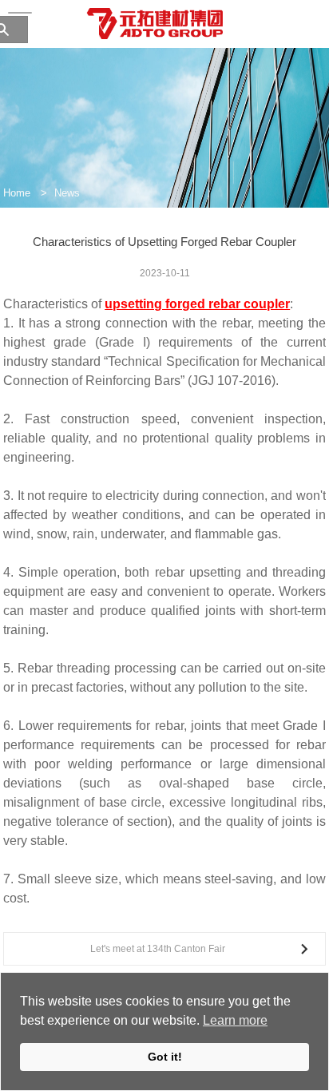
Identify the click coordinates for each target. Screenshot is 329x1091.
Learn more (235, 1020)
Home (16, 193)
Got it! (165, 1056)
